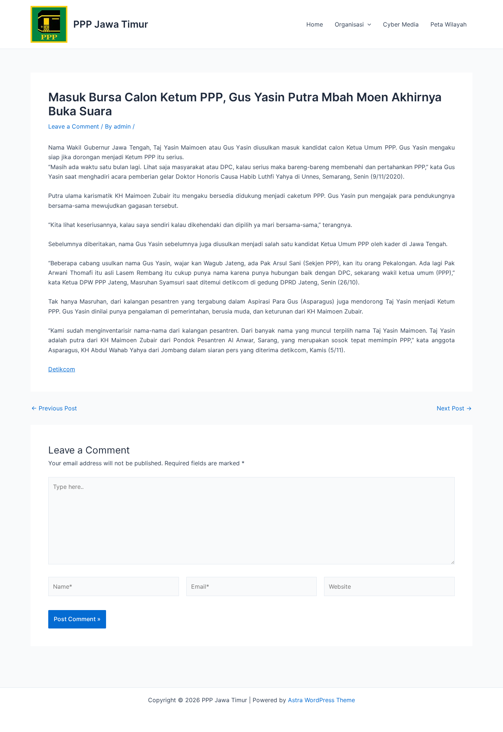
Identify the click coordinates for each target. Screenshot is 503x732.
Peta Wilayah (448, 24)
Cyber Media (401, 24)
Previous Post (54, 408)
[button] (367, 24)
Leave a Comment (73, 126)
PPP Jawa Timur (110, 24)
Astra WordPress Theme (321, 700)
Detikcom (61, 369)
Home (314, 24)
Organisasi (349, 24)
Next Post (454, 408)
